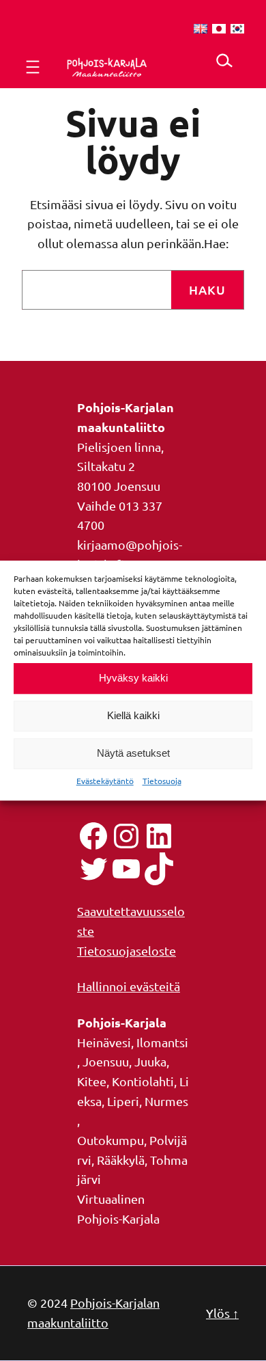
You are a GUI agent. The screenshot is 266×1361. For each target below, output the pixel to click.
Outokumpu (110, 1140)
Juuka (150, 1061)
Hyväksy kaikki (133, 678)
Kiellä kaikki (133, 715)
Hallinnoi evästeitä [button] (128, 986)
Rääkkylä (121, 1160)
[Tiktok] (159, 868)
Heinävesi (104, 1042)
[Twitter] (93, 868)
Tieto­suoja (162, 780)
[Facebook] (93, 836)
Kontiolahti (143, 1081)
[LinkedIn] (159, 836)
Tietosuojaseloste (126, 950)
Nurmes (166, 1101)
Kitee (91, 1081)
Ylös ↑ (222, 1313)
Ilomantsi (162, 1042)
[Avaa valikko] (33, 67)
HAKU (207, 289)
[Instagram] (126, 836)
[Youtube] (126, 868)
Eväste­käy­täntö (105, 780)
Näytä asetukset (133, 753)
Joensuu (106, 1061)
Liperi (123, 1101)
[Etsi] (224, 60)
